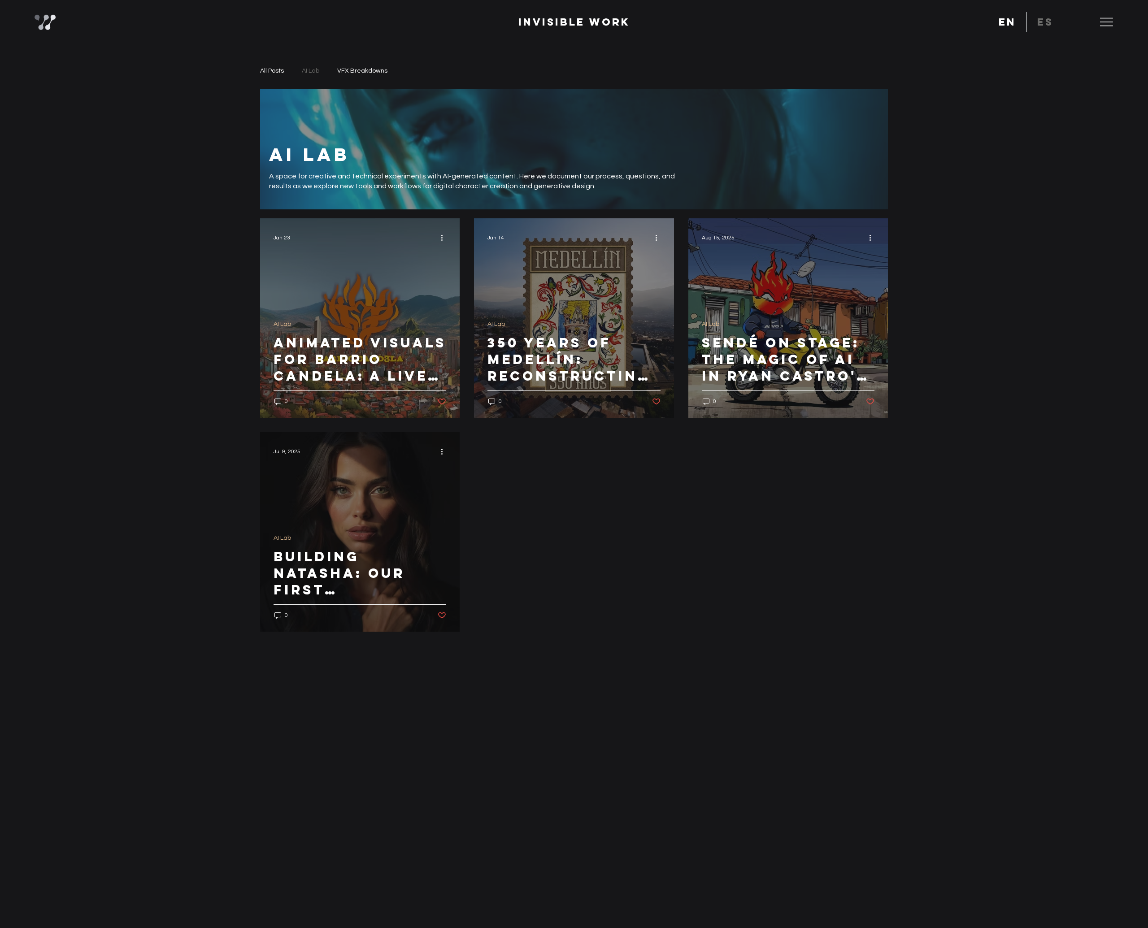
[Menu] (1106, 22)
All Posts (272, 71)
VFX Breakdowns (362, 71)
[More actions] (444, 238)
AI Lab (310, 71)
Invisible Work (574, 22)
